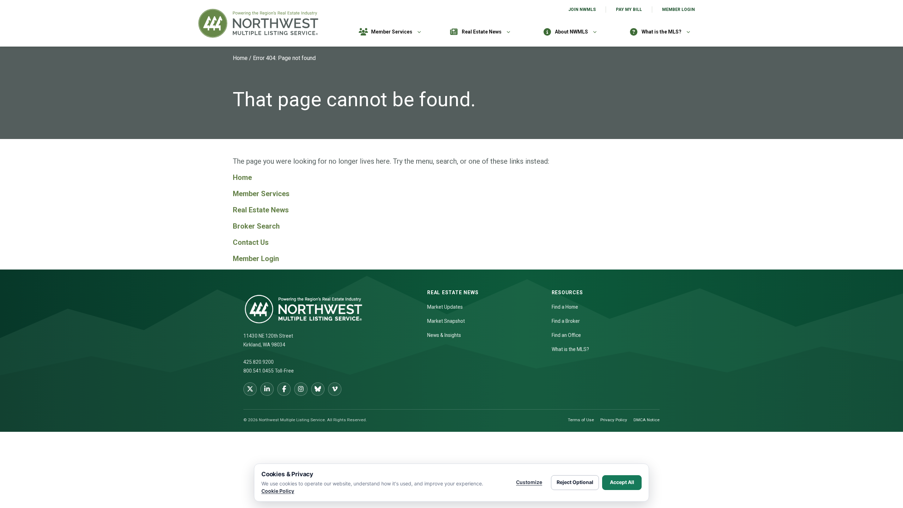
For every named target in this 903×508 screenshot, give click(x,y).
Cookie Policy (277, 491)
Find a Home (565, 307)
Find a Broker (566, 321)
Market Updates (445, 307)
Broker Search (256, 226)
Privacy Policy (613, 419)
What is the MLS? (661, 32)
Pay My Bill (629, 9)
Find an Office (566, 335)
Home (240, 58)
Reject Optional (575, 482)
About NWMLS (571, 32)
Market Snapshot (446, 321)
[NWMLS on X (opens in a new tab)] (250, 389)
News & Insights (444, 335)
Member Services (391, 32)
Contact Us (251, 242)
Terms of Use (581, 419)
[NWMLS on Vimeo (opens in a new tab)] (334, 389)
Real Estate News (482, 32)
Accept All (622, 482)
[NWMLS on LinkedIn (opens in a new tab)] (267, 389)
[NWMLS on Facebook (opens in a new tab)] (284, 389)
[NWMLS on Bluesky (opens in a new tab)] (318, 389)
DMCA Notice (647, 419)
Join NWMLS (582, 9)
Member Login (678, 9)
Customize (529, 482)
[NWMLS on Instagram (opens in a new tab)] (301, 389)
